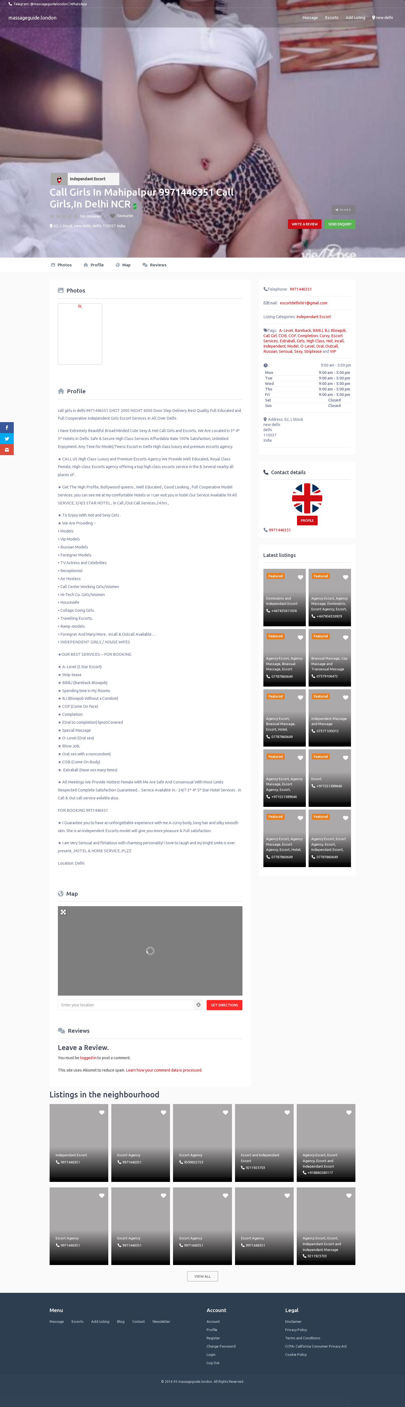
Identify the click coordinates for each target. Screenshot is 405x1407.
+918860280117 (320, 1172)
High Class (315, 341)
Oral (320, 346)
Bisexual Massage (325, 658)
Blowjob (338, 330)
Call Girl (270, 336)
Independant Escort (88, 179)
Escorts (332, 17)
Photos (64, 265)
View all (203, 1276)
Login (211, 1354)
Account (213, 1321)
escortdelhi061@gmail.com (303, 303)
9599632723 (193, 1162)
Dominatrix (275, 598)
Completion (308, 336)
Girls (301, 341)
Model (293, 346)
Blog (121, 1321)
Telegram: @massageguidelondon (40, 4)
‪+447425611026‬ (284, 611)
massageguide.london (32, 17)
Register (213, 1338)
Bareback (303, 330)
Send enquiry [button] (340, 224)
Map (126, 265)
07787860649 (282, 676)
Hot (329, 341)
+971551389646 (284, 797)
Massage (310, 17)
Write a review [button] (305, 224)
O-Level (307, 346)
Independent (274, 346)
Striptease (313, 351)
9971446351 (301, 289)
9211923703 (255, 1168)
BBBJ (318, 330)
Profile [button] (307, 520)
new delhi (384, 17)
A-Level (286, 330)
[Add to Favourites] (300, 577)
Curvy (325, 336)
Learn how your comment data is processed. (164, 1070)
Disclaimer (293, 1321)
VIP (333, 351)
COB (283, 336)
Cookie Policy (296, 1354)
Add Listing (355, 17)
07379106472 (327, 676)
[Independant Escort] (59, 179)
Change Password (221, 1346)
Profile (97, 265)
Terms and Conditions (302, 1338)
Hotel (282, 729)
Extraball (287, 341)
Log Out (213, 1363)
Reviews (157, 265)
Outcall (331, 346)
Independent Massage (329, 718)
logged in (88, 1058)
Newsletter (161, 1321)
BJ (327, 330)
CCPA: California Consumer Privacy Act (316, 1346)
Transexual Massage (327, 669)
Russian (270, 351)
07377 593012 (328, 731)
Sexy (298, 351)
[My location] (198, 1005)
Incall (339, 341)
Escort (341, 609)
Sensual (286, 351)
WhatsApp (78, 4)
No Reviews (90, 216)
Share (344, 209)
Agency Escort (322, 598)
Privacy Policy (296, 1330)
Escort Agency (322, 609)
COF (292, 336)
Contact (138, 1321)
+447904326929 (329, 616)
